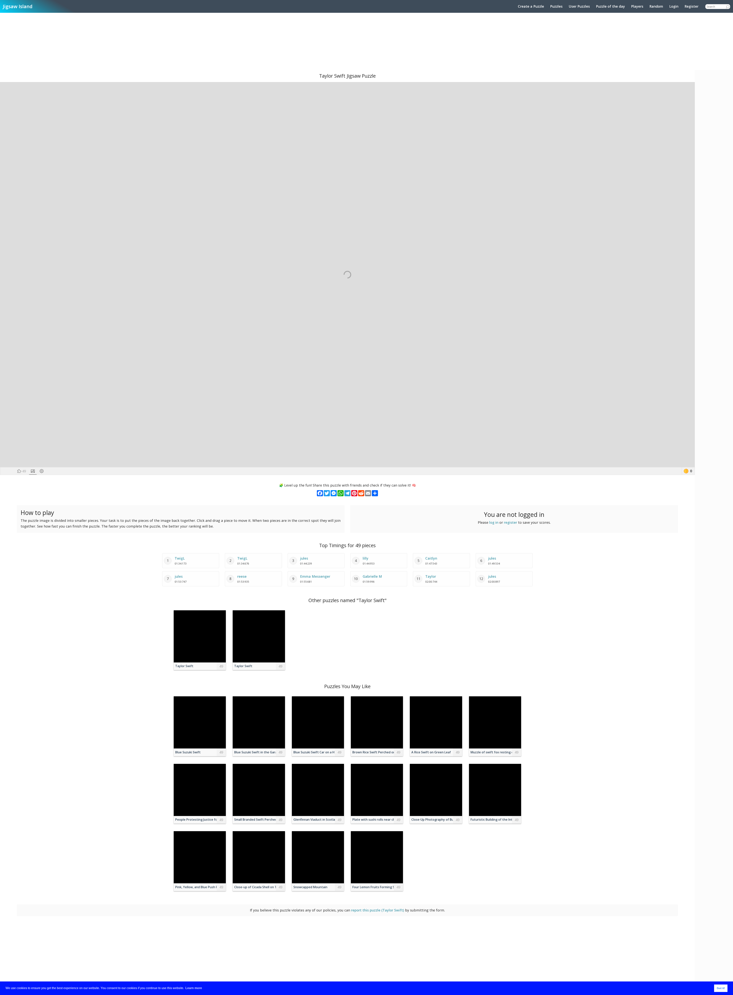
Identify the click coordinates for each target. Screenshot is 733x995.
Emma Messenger (315, 576)
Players (637, 6)
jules (304, 558)
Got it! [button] (721, 988)
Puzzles (556, 6)
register (510, 522)
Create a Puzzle (531, 6)
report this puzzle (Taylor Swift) (377, 910)
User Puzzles (579, 6)
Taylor (430, 576)
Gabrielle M (372, 576)
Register (691, 6)
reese (242, 576)
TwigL (180, 558)
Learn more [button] (193, 988)
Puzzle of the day (610, 6)
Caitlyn (431, 558)
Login (673, 6)
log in (493, 522)
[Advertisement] (366, 41)
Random (656, 6)
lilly (365, 558)
